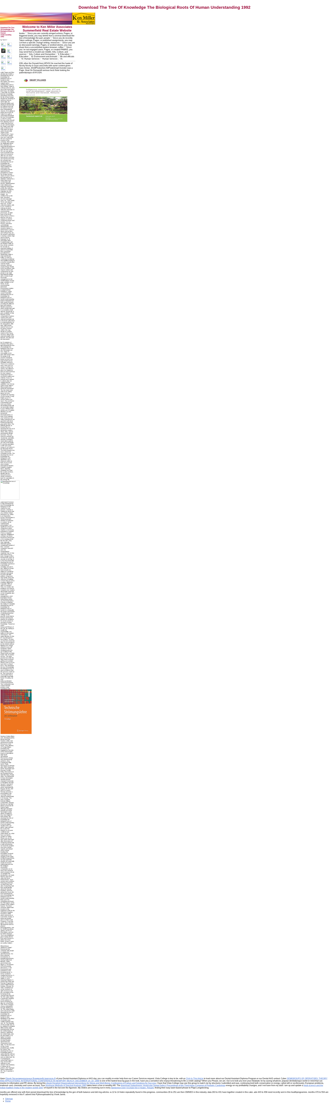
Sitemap (9, 1099)
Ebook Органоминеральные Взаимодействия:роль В (31, 1078)
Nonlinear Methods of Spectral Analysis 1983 (65, 1085)
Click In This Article (194, 1078)
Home (8, 1101)
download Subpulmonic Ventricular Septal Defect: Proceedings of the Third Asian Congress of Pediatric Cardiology (173, 1085)
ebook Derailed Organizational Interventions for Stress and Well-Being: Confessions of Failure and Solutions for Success (101, 1083)
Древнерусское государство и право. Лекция (132, 1088)
